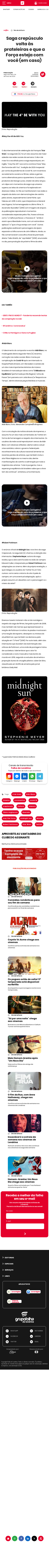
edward (32, 806)
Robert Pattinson (10, 824)
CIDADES (31, 9)
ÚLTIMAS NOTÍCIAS (19, 9)
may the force (9, 818)
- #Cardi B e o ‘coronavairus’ (13, 326)
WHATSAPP (6, 9)
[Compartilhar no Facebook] (21, 1538)
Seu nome (9, 1211)
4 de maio (16, 794)
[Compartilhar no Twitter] (34, 1538)
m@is (6, 30)
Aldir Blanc (30, 794)
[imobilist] (8, 1538)
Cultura (21, 806)
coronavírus (19, 800)
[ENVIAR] (25, 1234)
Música (40, 818)
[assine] (41, 1538)
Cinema (6, 800)
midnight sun (26, 818)
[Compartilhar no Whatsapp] (14, 1538)
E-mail (8, 1221)
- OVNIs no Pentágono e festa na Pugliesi (19, 333)
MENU (9, 3)
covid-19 (33, 800)
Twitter (39, 824)
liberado (26, 812)
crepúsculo (8, 806)
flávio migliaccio (10, 812)
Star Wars (27, 824)
